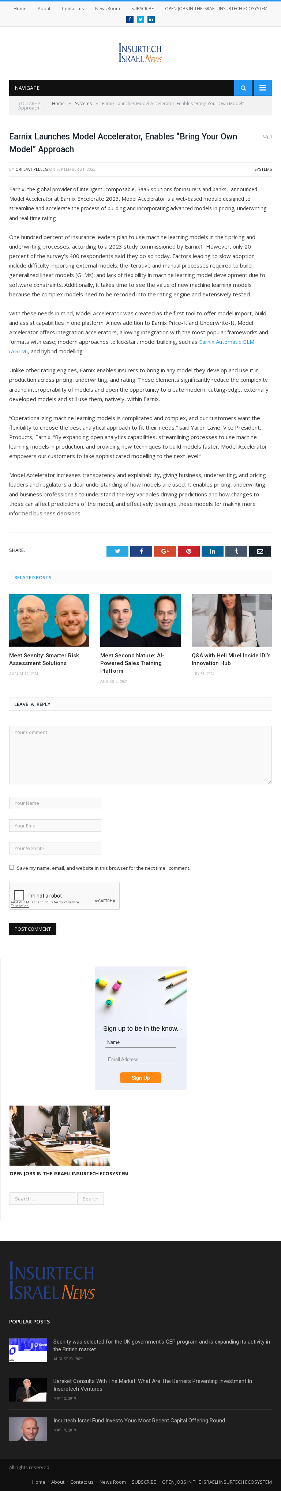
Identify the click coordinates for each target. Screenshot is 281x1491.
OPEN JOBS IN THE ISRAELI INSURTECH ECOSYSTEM (216, 8)
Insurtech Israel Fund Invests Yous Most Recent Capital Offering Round (139, 1420)
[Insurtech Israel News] (140, 51)
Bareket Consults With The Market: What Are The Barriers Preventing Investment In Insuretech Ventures (152, 1385)
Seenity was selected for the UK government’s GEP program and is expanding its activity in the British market (161, 1345)
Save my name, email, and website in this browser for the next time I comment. (103, 868)
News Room (107, 8)
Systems (263, 169)
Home (20, 8)
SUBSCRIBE (142, 8)
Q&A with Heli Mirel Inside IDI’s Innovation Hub (231, 659)
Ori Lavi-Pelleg (31, 169)
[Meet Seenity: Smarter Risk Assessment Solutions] (49, 620)
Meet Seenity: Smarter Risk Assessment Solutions (44, 659)
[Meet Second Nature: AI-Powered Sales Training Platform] (140, 620)
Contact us (73, 8)
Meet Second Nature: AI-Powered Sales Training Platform (132, 663)
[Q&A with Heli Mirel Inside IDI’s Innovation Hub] (232, 620)
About (44, 8)
